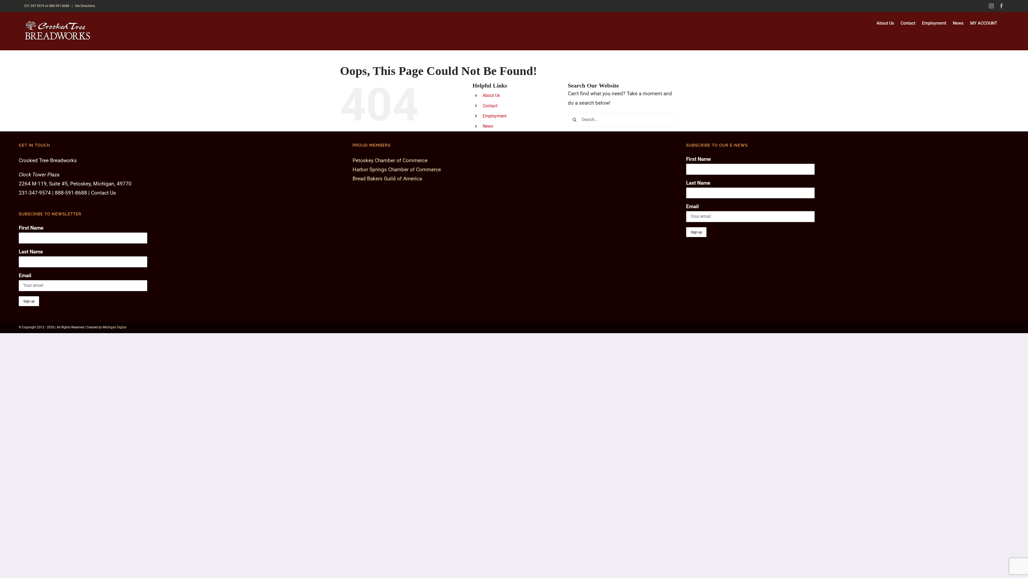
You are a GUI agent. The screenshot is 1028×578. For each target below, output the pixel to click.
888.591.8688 (59, 6)
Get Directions (85, 6)
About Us (491, 95)
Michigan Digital (114, 327)
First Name (31, 228)
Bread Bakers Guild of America (387, 179)
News (488, 126)
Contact (490, 105)
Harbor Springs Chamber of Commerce (397, 169)
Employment (495, 116)
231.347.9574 (34, 6)
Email (25, 275)
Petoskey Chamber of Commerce (390, 160)
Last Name (31, 252)
